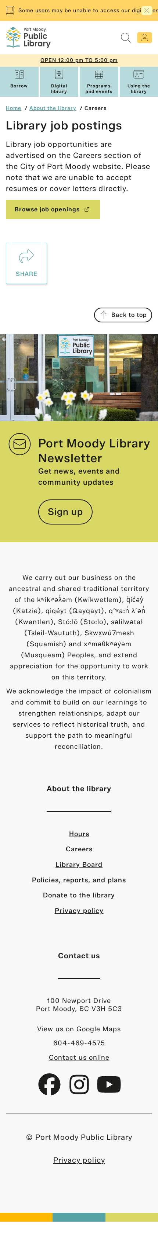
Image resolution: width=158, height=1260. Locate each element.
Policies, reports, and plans (79, 880)
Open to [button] (79, 60)
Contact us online (79, 1057)
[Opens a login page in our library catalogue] (144, 37)
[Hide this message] (146, 10)
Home (13, 108)
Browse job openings (47, 209)
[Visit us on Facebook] (50, 1090)
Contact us (79, 955)
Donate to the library (79, 895)
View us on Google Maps (79, 1029)
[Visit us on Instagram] (80, 1090)
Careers (79, 849)
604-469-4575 (79, 1043)
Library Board (79, 865)
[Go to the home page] (28, 37)
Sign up (65, 511)
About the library (52, 108)
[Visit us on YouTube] (109, 1090)
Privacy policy (79, 911)
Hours (79, 834)
